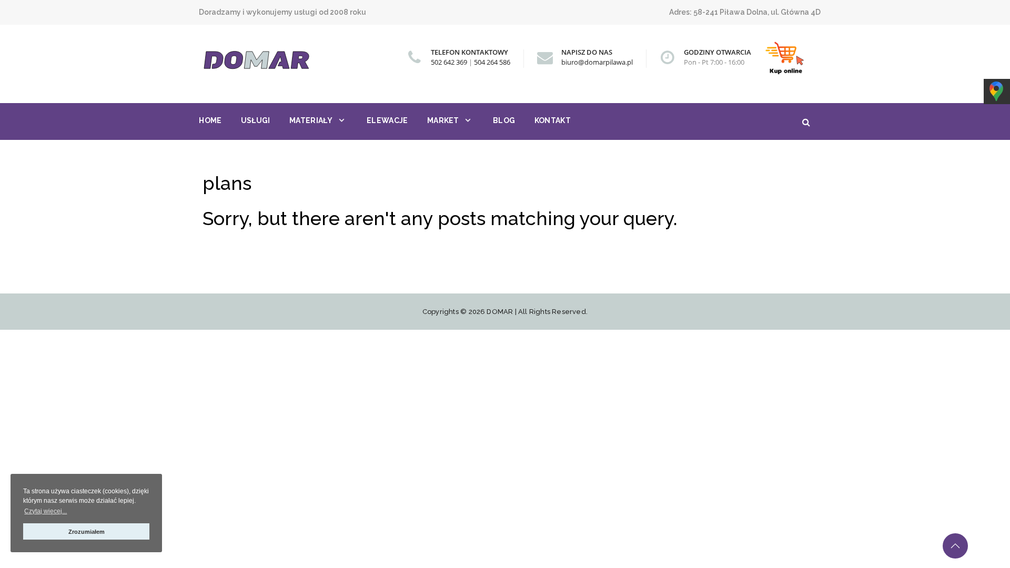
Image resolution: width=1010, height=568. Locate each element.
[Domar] (267, 60)
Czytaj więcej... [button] (45, 511)
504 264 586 (492, 62)
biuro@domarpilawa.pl (597, 62)
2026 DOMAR (491, 312)
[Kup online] (785, 59)
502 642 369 (449, 62)
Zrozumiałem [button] (86, 532)
